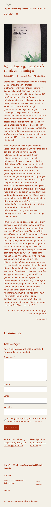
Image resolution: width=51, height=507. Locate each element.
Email (6, 396)
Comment (9, 357)
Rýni (35, 76)
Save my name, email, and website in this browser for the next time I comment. (27, 420)
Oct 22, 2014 (9, 76)
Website (8, 407)
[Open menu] (16, 14)
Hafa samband (39, 483)
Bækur (30, 76)
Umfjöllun (8, 14)
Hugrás (23, 76)
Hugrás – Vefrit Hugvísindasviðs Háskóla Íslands (25, 9)
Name (7, 384)
